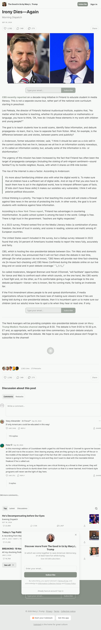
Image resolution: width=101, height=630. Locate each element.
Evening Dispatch (10, 519)
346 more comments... (9, 495)
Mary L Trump (19, 539)
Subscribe (83, 4)
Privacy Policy (70, 583)
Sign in (93, 4)
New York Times (27, 211)
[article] (50, 520)
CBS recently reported (14, 97)
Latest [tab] (12, 508)
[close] (76, 535)
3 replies (12, 483)
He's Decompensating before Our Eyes (23, 515)
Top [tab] (5, 508)
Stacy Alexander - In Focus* (18, 420)
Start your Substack (44, 618)
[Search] (96, 508)
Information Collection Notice (49, 583)
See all (7, 565)
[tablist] (13, 396)
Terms (56, 611)
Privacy (49, 611)
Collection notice (68, 611)
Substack (37, 624)
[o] (94, 535)
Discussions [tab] (22, 508)
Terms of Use (63, 581)
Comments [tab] (8, 396)
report (39, 211)
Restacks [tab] (19, 396)
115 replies (13, 436)
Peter (8, 445)
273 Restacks (36, 368)
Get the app (63, 618)
